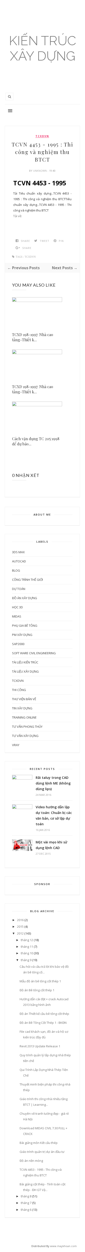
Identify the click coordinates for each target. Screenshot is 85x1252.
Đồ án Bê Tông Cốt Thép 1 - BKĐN (43, 1022)
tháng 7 (26, 1203)
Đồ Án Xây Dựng (24, 598)
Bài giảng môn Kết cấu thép (39, 1143)
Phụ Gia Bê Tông (24, 625)
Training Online (24, 717)
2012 (20, 933)
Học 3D (17, 607)
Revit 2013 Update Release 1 (40, 1046)
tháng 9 (26, 960)
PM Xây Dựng (22, 635)
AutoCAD (19, 561)
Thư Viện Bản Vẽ (24, 699)
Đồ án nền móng (31, 1161)
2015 (20, 926)
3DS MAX (18, 552)
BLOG (16, 570)
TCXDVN (42, 136)
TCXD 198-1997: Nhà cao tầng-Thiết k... (32, 337)
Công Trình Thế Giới (27, 579)
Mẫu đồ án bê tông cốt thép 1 (40, 981)
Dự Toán (18, 589)
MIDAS (16, 616)
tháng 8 (26, 1196)
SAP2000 (18, 644)
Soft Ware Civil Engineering (34, 653)
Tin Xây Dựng (22, 708)
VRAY (15, 745)
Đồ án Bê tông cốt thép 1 (37, 990)
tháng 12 (27, 940)
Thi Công (19, 690)
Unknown (40, 170)
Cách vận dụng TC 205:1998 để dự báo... (35, 441)
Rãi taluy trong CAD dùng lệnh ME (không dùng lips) (53, 783)
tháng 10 (27, 953)
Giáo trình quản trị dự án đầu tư (42, 1152)
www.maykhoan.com (63, 1246)
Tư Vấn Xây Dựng (25, 736)
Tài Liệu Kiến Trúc (25, 662)
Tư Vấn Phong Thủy (27, 726)
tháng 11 (27, 946)
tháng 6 (26, 1209)
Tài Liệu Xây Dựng (25, 671)
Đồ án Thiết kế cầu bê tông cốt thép (44, 1014)
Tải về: (17, 216)
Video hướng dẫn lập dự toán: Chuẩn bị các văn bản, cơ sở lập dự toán (54, 815)
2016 (20, 920)
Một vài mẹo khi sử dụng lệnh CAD (51, 845)
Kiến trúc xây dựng (42, 48)
